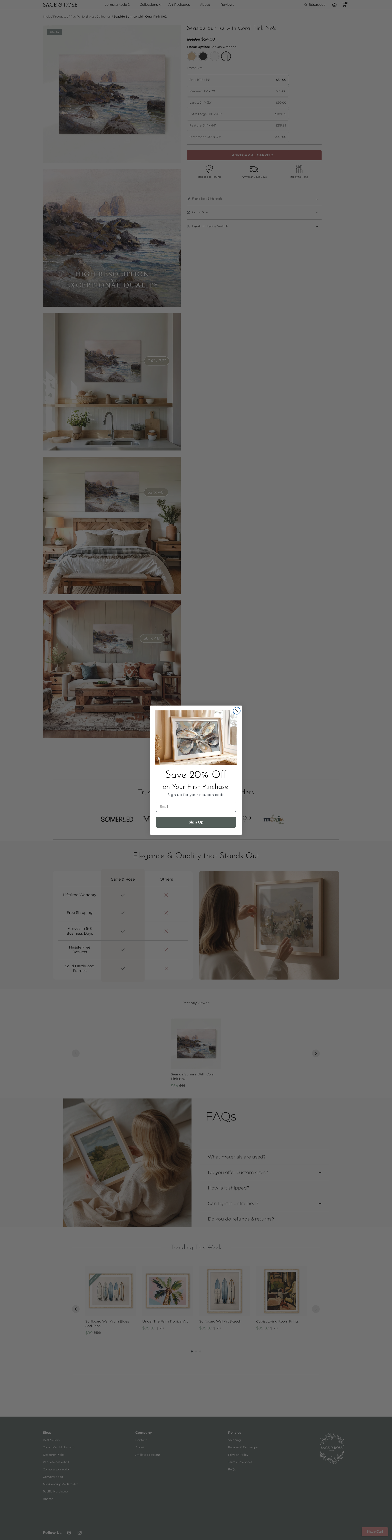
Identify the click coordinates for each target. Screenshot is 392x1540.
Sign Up (196, 822)
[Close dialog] (236, 710)
